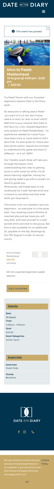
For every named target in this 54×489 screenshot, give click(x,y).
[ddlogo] (25, 3)
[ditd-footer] (27, 407)
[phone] (33, 432)
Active (9, 340)
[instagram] (24, 432)
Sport (16, 340)
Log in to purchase (17, 288)
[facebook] (19, 432)
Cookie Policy (45, 462)
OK (27, 482)
